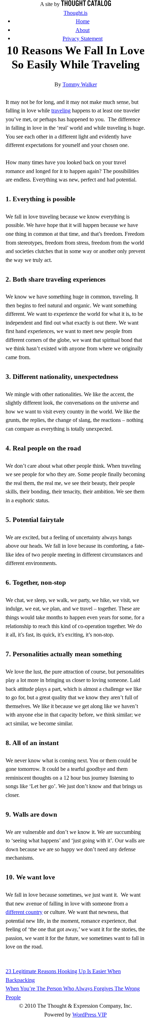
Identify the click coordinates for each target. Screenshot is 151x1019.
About (83, 30)
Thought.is (75, 13)
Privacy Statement (83, 38)
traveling (61, 110)
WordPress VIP (89, 1014)
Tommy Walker (80, 84)
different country (24, 912)
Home (83, 21)
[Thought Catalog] (86, 4)
